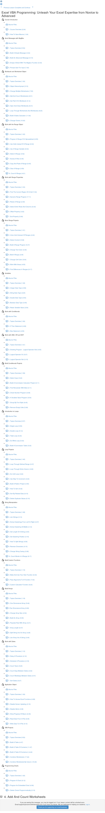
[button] (1, 2)
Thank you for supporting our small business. (52, 807)
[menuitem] (1, 5)
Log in (88, 804)
